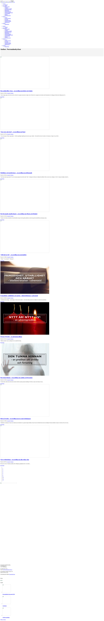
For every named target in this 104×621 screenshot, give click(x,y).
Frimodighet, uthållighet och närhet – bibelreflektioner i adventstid (19, 295)
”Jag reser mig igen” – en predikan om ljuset (12, 132)
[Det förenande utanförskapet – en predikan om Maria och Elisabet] (24, 211)
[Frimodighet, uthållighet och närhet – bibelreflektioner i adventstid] (24, 293)
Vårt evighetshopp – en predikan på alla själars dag (14, 459)
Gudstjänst (5, 605)
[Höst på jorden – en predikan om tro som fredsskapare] (24, 416)
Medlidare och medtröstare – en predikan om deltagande (16, 173)
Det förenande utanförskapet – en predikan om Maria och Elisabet (18, 214)
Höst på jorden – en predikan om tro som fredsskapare (15, 418)
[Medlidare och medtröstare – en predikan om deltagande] (24, 170)
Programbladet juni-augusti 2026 (9, 594)
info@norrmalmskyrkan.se (7, 569)
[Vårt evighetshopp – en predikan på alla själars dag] (24, 457)
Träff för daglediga (6, 617)
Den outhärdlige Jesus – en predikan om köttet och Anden (16, 91)
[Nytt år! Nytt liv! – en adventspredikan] (24, 334)
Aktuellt (8, 93)
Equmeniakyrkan (12, 574)
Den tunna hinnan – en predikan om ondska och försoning (16, 377)
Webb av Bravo (3, 619)
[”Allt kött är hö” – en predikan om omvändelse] (24, 252)
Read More (2, 96)
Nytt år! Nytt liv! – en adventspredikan (11, 336)
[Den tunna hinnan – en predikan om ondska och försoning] (24, 375)
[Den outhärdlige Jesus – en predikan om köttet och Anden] (24, 88)
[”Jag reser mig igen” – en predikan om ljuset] (24, 129)
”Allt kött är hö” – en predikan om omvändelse (13, 254)
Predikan (11, 93)
